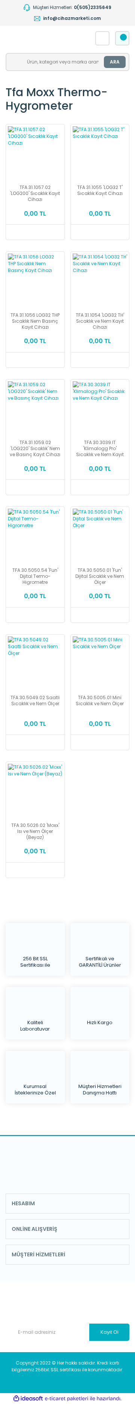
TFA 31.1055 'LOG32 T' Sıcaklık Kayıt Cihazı (100, 190)
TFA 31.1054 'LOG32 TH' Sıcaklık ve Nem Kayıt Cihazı (100, 321)
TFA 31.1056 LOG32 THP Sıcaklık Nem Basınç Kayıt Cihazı (35, 321)
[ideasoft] (28, 1398)
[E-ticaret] (66, 1398)
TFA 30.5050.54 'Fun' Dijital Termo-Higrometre (35, 576)
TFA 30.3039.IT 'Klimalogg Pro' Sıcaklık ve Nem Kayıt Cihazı (100, 449)
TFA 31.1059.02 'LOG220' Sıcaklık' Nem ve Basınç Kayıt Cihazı (35, 449)
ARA (115, 62)
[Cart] (122, 38)
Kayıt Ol (109, 1332)
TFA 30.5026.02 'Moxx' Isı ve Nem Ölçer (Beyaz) (35, 831)
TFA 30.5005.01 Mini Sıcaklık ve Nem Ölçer (100, 701)
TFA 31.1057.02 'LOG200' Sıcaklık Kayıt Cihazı (35, 193)
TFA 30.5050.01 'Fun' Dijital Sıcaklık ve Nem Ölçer (99, 576)
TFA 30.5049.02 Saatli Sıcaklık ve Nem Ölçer (35, 701)
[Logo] (43, 38)
